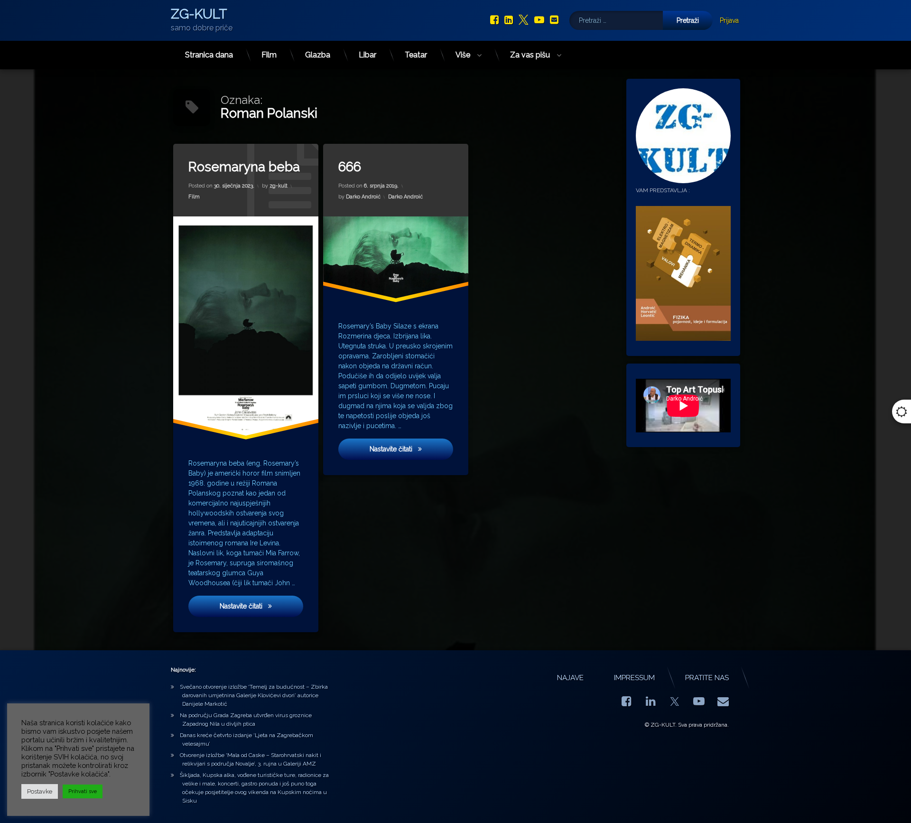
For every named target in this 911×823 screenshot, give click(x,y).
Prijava (729, 20)
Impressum (634, 677)
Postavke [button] (39, 791)
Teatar (416, 54)
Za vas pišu (530, 54)
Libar (367, 54)
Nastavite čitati (261, 606)
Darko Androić (363, 197)
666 (349, 167)
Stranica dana (209, 54)
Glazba (317, 54)
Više (463, 54)
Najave (570, 677)
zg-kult (279, 186)
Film (269, 54)
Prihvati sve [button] (82, 791)
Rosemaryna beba (244, 167)
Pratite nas (707, 677)
